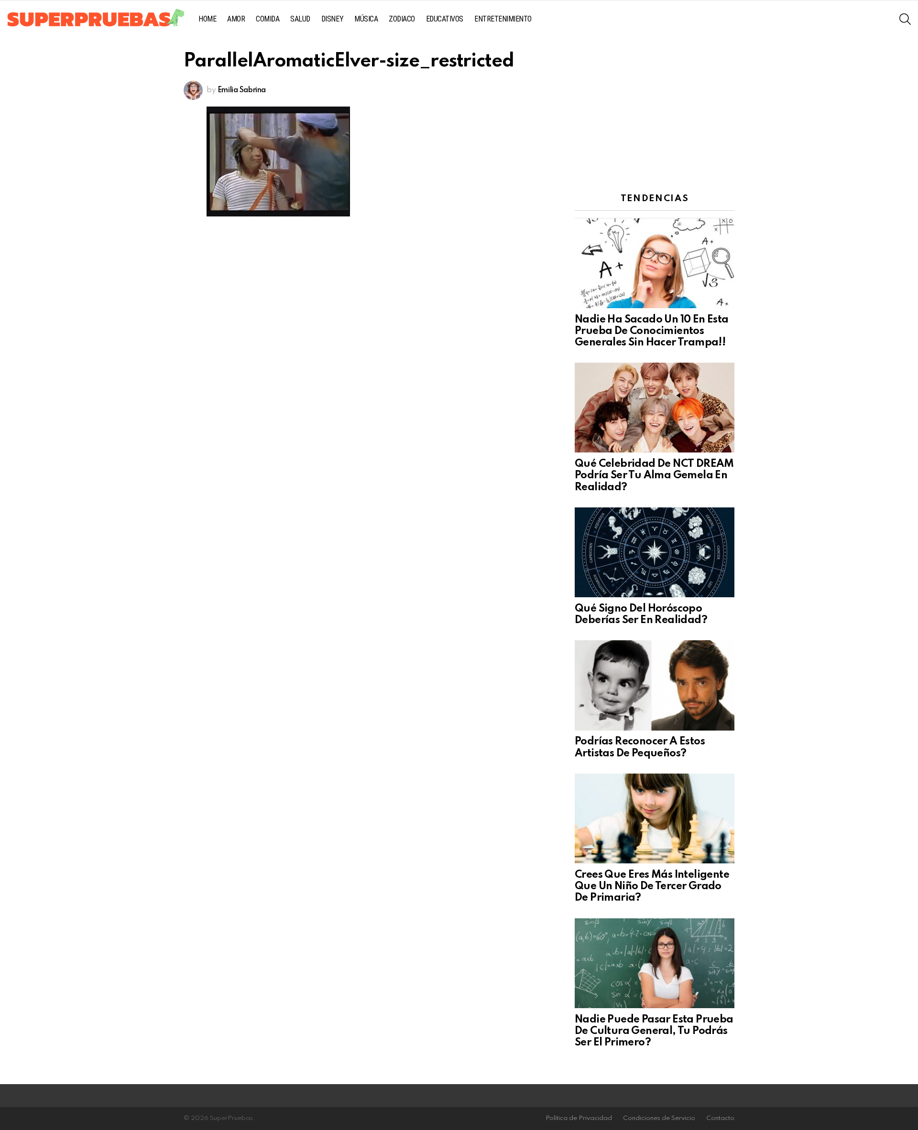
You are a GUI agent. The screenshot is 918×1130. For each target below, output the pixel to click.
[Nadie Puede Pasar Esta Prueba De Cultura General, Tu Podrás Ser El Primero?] (654, 963)
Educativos (444, 18)
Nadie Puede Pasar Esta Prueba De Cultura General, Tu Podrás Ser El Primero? (654, 1031)
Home (207, 18)
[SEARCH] (905, 19)
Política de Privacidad (579, 1118)
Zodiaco (402, 18)
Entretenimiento (503, 18)
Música (366, 18)
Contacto (720, 1118)
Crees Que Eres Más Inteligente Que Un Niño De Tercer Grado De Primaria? (652, 886)
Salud (300, 18)
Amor (236, 18)
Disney (332, 18)
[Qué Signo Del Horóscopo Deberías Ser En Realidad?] (654, 552)
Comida (267, 18)
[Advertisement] (654, 112)
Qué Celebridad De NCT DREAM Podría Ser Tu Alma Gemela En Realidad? (654, 475)
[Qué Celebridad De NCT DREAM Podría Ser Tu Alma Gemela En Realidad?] (654, 407)
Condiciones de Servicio (659, 1118)
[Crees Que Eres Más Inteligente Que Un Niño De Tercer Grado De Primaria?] (654, 818)
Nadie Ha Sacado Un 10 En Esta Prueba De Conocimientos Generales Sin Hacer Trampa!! (652, 331)
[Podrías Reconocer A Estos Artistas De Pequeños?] (654, 685)
